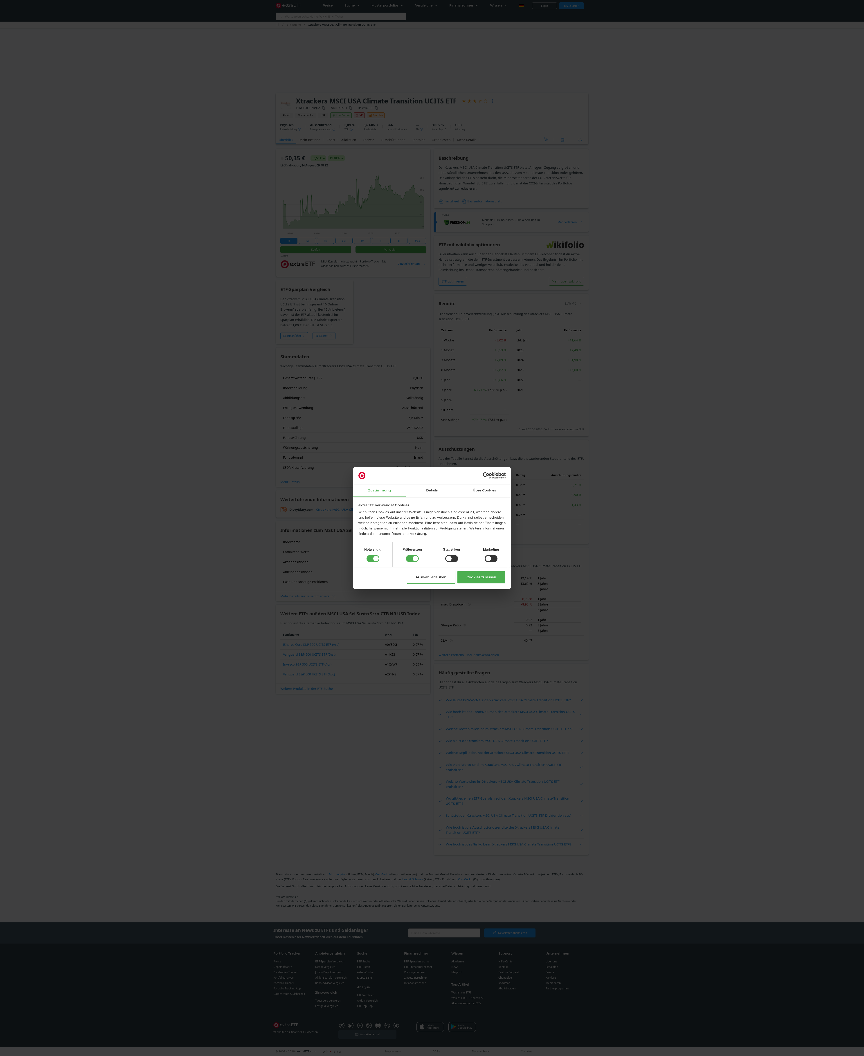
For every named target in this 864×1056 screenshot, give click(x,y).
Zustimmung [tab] (379, 490)
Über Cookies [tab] (484, 490)
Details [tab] (432, 490)
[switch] (412, 558)
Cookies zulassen (481, 577)
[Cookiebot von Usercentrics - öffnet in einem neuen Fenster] (486, 475)
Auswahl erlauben (431, 577)
